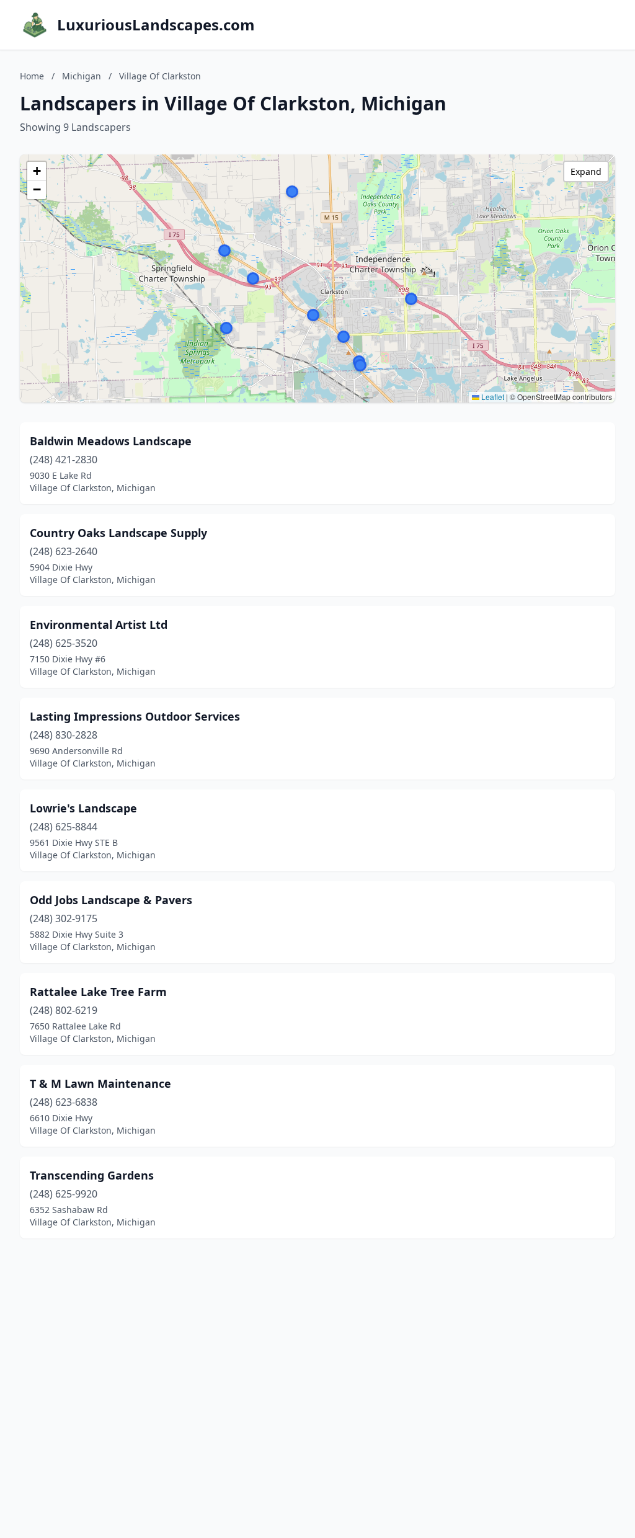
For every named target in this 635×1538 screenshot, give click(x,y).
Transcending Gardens (92, 1175)
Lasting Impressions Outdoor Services (135, 716)
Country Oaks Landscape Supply (118, 532)
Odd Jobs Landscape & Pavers (111, 899)
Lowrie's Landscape (83, 808)
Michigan (81, 76)
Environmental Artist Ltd (98, 624)
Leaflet (491, 396)
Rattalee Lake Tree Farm (98, 991)
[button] (253, 278)
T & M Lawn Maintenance (100, 1083)
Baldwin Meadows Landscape (111, 440)
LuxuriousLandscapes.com (156, 25)
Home (32, 76)
